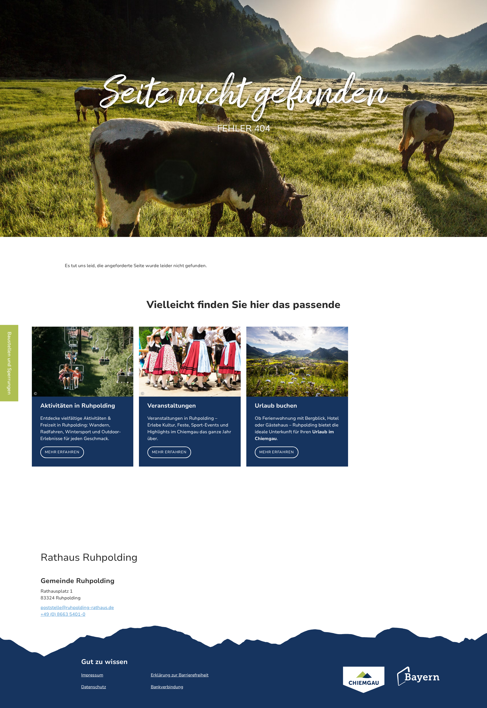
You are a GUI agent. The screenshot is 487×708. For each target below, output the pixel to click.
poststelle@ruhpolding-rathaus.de (77, 607)
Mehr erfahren (83, 397)
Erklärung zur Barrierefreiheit (180, 675)
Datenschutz (93, 686)
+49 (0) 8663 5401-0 (63, 614)
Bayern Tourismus (418, 684)
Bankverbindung (167, 686)
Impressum (92, 675)
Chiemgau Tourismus (363, 687)
